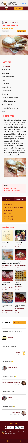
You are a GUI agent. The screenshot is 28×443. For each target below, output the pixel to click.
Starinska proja (8, 219)
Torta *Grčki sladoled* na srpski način (14, 207)
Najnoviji (7, 199)
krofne (8, 190)
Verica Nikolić (16, 412)
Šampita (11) (21, 239)
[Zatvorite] (1, 3)
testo (14, 188)
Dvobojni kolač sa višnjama (21, 258)
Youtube (14, 437)
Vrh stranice (13, 423)
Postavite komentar (20, 323)
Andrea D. (11, 337)
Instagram (19, 437)
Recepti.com (3, 432)
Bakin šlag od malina (7, 280)
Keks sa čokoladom (21, 280)
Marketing (7, 433)
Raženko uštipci (9, 216)
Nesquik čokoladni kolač (21, 302)
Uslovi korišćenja (22, 431)
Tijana (10, 397)
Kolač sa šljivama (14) (7, 302)
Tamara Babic (12, 367)
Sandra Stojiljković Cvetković (11, 382)
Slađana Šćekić (13, 22)
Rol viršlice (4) (8, 204)
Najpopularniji (20, 199)
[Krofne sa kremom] (15, 167)
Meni (14, 441)
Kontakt (13, 433)
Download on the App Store (9, 427)
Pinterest (24, 437)
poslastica (17, 190)
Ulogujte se (18, 8)
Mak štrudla (7, 213)
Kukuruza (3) (8, 210)
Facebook (5, 437)
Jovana (17, 352)
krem (7, 188)
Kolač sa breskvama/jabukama (7, 258)
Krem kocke (7, 239)
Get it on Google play (19, 427)
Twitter (9, 437)
